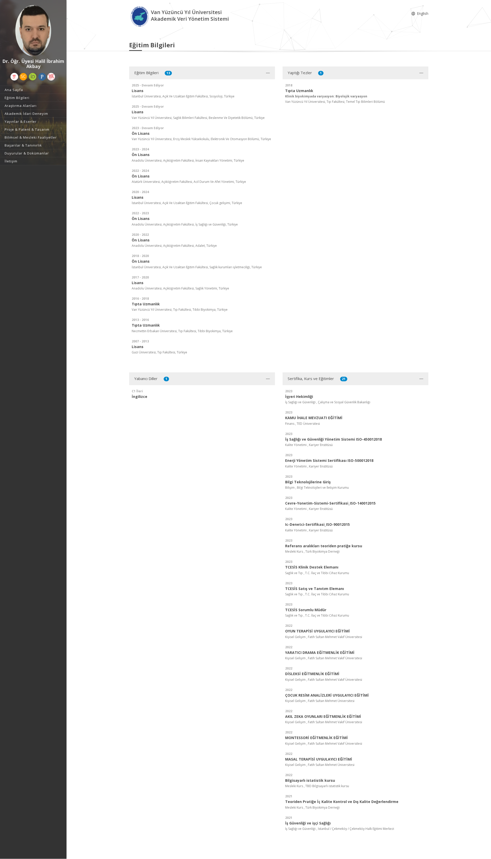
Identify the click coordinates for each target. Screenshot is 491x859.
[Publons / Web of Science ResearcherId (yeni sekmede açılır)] (42, 77)
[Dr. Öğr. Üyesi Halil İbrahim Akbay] (33, 30)
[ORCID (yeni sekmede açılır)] (32, 77)
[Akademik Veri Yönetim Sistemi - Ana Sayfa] (140, 16)
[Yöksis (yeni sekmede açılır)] (51, 77)
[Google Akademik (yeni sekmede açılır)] (14, 77)
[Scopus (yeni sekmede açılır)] (23, 77)
